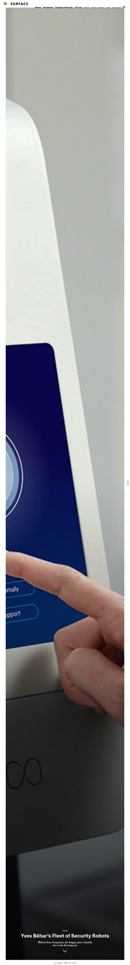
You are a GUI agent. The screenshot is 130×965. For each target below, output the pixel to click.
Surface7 (87, 7)
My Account (116, 7)
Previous (67, 963)
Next (74, 963)
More (108, 7)
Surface (19, 4)
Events (94, 7)
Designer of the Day (64, 7)
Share (128, 482)
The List (78, 7)
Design (65, 931)
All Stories (58, 963)
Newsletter (48, 7)
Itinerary (101, 7)
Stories (38, 7)
